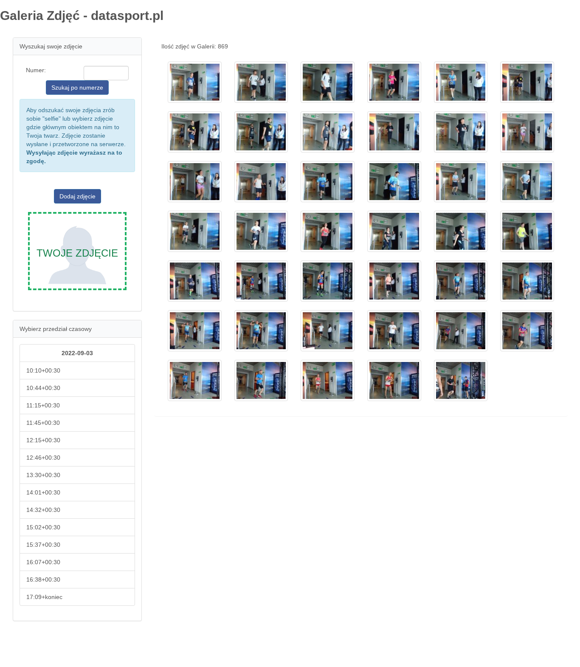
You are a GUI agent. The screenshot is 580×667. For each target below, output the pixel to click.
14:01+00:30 (43, 492)
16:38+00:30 (43, 579)
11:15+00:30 (43, 405)
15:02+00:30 (43, 527)
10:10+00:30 (43, 370)
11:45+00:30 (43, 422)
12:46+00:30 (43, 457)
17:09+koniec (44, 597)
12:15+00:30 (43, 440)
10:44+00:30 (43, 387)
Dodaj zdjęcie (77, 196)
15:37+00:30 (43, 544)
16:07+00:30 (43, 562)
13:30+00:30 (43, 475)
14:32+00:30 (43, 509)
